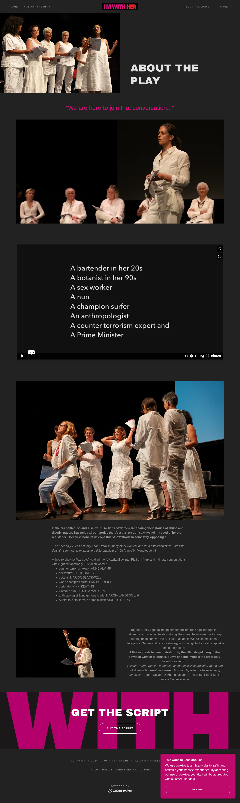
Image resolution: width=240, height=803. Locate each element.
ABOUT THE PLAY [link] (38, 6)
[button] (225, 6)
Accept (198, 789)
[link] (120, 6)
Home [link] (14, 6)
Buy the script (120, 728)
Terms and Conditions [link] (133, 769)
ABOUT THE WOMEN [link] (198, 6)
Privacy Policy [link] (101, 769)
